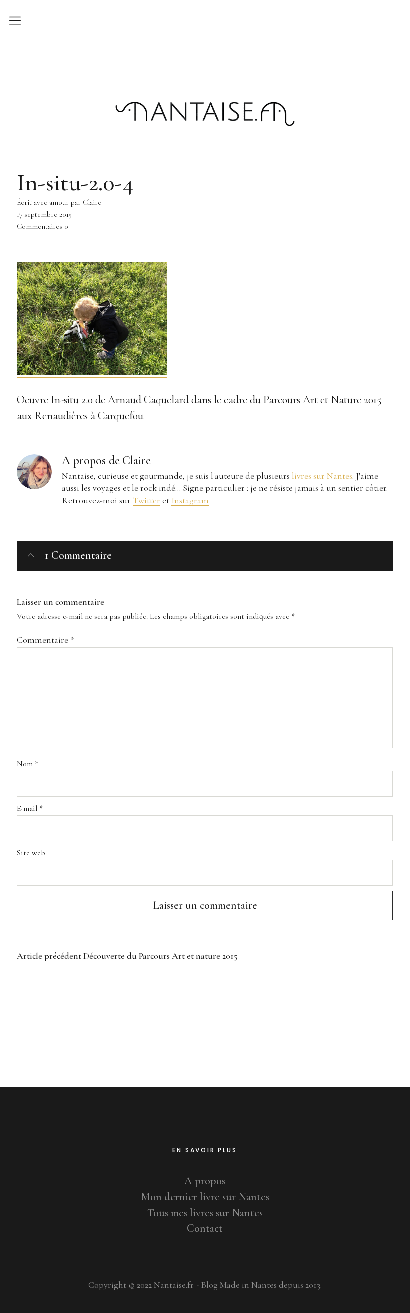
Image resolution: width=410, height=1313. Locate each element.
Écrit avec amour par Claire (59, 202)
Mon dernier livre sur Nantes (205, 1196)
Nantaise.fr (205, 69)
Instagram (190, 500)
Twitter (146, 500)
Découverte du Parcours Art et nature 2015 (127, 956)
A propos (205, 1180)
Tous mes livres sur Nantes (205, 1212)
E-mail (30, 808)
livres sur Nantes (322, 475)
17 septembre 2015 (44, 214)
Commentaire (45, 639)
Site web (31, 853)
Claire (136, 460)
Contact (205, 1228)
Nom (27, 764)
